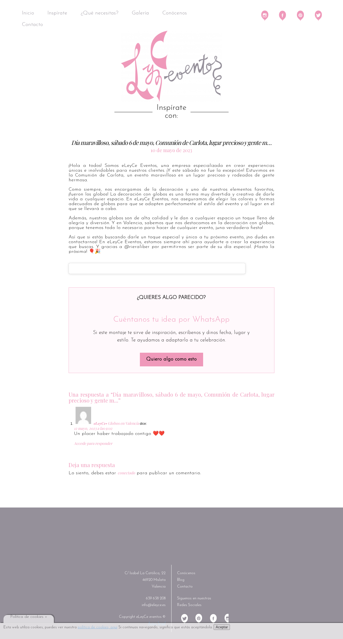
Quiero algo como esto (171, 359)
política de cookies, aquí (97, 627)
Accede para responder (93, 443)
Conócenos (174, 13)
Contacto (32, 24)
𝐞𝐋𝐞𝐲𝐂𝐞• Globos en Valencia (116, 423)
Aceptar (222, 627)
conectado (126, 472)
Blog (180, 580)
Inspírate (57, 13)
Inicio (28, 13)
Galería (140, 13)
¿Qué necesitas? (99, 13)
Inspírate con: (171, 112)
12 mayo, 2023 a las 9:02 (93, 428)
